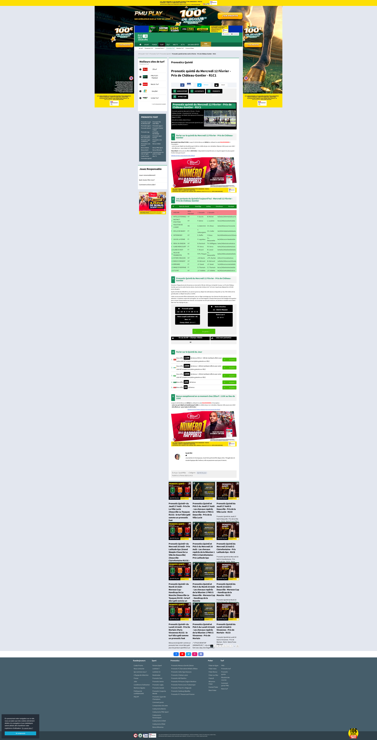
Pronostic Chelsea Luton (179, 675)
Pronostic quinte (224, 673)
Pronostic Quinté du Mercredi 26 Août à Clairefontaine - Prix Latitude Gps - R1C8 (226, 548)
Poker (154, 45)
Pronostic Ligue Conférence (145, 141)
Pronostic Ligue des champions (145, 137)
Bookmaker (156, 675)
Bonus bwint (144, 150)
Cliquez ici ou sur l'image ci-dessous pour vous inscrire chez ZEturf (204, 409)
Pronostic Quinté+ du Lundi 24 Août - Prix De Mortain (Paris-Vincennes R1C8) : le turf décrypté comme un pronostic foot (179, 631)
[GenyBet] (153, 91)
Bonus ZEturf (180, 91)
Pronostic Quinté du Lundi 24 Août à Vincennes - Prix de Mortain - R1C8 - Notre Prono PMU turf (226, 641)
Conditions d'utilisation (142, 685)
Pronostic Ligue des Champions (159, 698)
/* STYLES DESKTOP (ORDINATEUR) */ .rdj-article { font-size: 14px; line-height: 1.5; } (203, 645)
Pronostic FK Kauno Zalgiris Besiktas (183, 681)
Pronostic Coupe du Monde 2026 (146, 123)
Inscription (227, 34)
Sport (146, 45)
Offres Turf (180, 97)
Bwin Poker (212, 690)
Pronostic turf (226, 669)
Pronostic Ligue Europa (157, 137)
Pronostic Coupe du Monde (159, 692)
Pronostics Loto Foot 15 (145, 145)
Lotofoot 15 (156, 672)
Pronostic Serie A (146, 128)
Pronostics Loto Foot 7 (157, 141)
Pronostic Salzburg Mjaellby (180, 691)
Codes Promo (145, 156)
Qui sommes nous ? (140, 672)
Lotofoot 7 (156, 669)
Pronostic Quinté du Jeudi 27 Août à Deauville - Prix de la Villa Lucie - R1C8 (226, 508)
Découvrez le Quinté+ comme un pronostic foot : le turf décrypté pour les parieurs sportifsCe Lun (180, 645)
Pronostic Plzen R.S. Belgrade (181, 688)
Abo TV (155, 156)
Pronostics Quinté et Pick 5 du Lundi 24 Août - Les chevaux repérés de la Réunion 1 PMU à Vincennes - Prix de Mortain (204, 631)
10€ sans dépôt (193, 45)
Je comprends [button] (20, 733)
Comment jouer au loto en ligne (146, 153)
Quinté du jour (201, 473)
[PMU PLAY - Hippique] (153, 76)
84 (237, 646)
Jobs (135, 681)
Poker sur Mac (213, 675)
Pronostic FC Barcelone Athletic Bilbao (184, 669)
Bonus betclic (145, 148)
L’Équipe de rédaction (141, 675)
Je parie (229, 359)
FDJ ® (168, 45)
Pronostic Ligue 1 (146, 126)
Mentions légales (139, 688)
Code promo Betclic (159, 709)
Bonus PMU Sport (158, 148)
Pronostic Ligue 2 (158, 126)
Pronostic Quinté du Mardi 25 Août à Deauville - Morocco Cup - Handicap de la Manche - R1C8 (228, 589)
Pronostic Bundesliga (156, 133)
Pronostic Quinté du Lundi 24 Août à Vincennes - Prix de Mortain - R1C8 (226, 628)
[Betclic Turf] (153, 84)
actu (183, 45)
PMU (222, 665)
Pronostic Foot (149, 117)
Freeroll (211, 678)
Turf (162, 45)
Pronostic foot (157, 678)
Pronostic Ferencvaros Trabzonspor (183, 685)
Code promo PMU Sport (160, 712)
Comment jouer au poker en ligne (158, 153)
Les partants (198, 91)
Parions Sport (157, 665)
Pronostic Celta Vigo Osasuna (181, 672)
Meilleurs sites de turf (151, 62)
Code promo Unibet (159, 721)
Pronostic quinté (214, 91)
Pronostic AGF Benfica (178, 678)
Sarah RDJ (188, 453)
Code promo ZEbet (158, 724)
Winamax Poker (212, 682)
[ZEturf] (153, 69)
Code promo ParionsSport (157, 716)
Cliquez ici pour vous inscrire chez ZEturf (182, 156)
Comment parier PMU (225, 684)
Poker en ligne (213, 665)
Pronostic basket (158, 688)
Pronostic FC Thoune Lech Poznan (182, 694)
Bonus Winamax (157, 150)
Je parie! (203, 331)
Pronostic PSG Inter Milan (157, 123)
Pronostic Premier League (158, 129)
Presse (136, 678)
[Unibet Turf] (153, 98)
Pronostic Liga (145, 132)
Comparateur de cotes (160, 705)
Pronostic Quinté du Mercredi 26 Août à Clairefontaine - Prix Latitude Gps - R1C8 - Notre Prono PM (227, 560)
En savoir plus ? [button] (27, 728)
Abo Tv (175, 45)
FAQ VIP (136, 697)
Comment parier (158, 702)
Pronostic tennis (158, 681)
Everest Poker (213, 687)
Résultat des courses (225, 678)
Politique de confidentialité (139, 692)
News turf (224, 689)
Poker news (212, 669)
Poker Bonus (213, 672)
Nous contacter (139, 669)
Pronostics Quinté (146, 158)
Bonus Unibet (157, 144)
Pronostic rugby (157, 685)
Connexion (235, 34)
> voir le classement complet (159, 104)
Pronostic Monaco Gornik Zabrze (182, 665)
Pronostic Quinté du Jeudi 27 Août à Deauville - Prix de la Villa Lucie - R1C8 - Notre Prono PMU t (228, 518)
